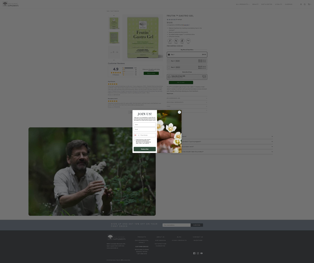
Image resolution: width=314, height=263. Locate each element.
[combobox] (137, 135)
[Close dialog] (179, 112)
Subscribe (144, 149)
